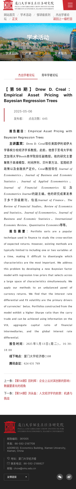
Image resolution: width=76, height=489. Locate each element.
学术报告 (61, 53)
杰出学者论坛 (26, 75)
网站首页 (9, 14)
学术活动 (25, 14)
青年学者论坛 (50, 75)
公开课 (26, 53)
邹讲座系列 (43, 14)
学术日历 (11, 53)
